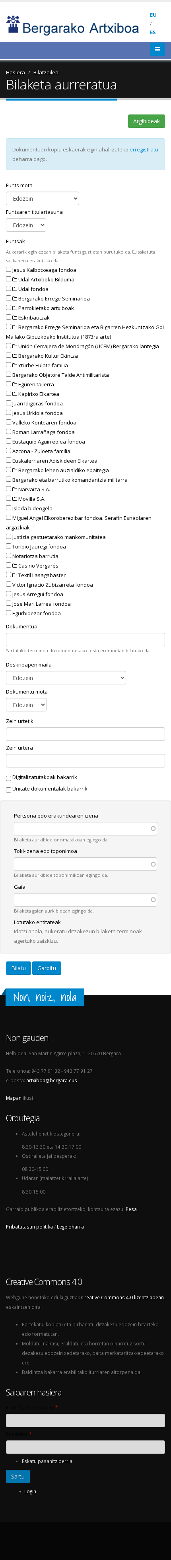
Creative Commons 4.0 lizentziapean (122, 1297)
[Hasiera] (78, 24)
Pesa (131, 1209)
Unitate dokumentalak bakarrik (49, 788)
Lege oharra (70, 1226)
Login (30, 1491)
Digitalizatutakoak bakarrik (44, 777)
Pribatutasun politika (29, 1226)
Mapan (13, 1098)
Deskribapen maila (29, 664)
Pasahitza (18, 1434)
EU (153, 14)
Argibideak (146, 121)
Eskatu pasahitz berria (47, 1461)
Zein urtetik (19, 721)
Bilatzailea (45, 72)
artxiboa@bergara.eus (51, 1080)
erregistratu (144, 149)
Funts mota (19, 185)
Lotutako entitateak (37, 922)
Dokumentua (21, 626)
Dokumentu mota (27, 691)
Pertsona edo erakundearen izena (56, 815)
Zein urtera (19, 747)
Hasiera (15, 72)
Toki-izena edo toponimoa (45, 851)
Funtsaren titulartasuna (34, 211)
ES (153, 32)
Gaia (19, 886)
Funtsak (15, 241)
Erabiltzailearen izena (32, 1407)
